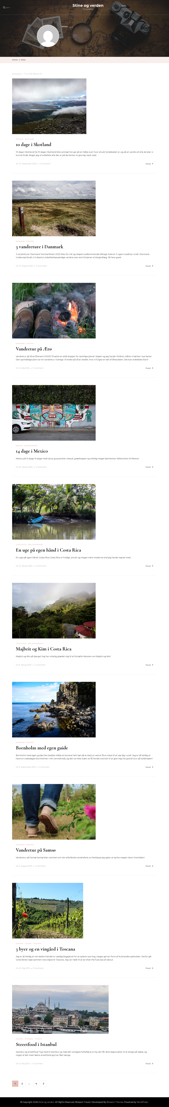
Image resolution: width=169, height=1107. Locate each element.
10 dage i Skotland (33, 144)
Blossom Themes (115, 1102)
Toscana (37, 943)
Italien (28, 943)
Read (148, 164)
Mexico (19, 446)
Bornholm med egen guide (42, 748)
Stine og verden (88, 5)
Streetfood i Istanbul (36, 1044)
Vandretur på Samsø (36, 850)
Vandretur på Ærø (34, 349)
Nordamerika (31, 446)
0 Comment (45, 164)
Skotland (29, 139)
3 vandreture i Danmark (39, 247)
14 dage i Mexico (32, 451)
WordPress (142, 1102)
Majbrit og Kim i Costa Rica (43, 649)
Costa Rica (21, 544)
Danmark (20, 241)
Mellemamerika (35, 544)
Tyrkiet (38, 1039)
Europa (19, 139)
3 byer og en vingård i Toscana (45, 949)
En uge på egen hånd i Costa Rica (48, 550)
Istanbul (29, 1039)
